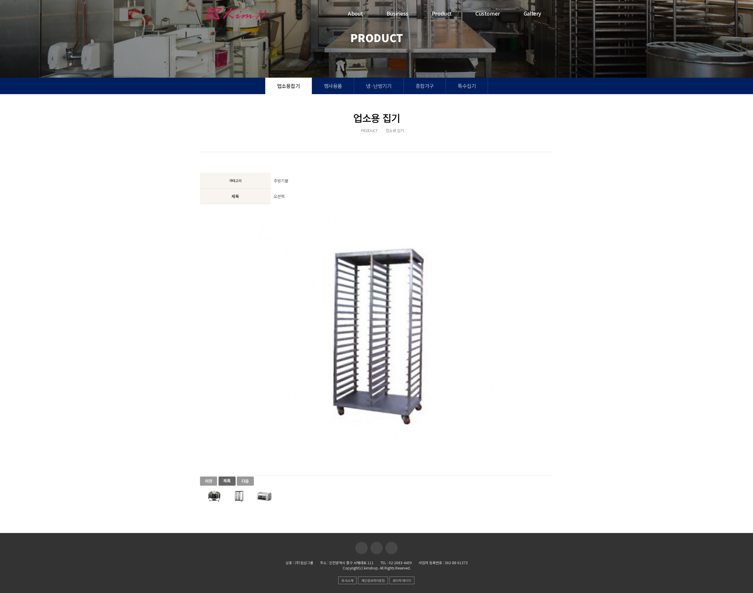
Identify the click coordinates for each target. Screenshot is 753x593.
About (355, 13)
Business (397, 13)
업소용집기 (288, 85)
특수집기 (467, 85)
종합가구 (425, 85)
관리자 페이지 (402, 580)
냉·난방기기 (379, 85)
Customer (487, 13)
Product (442, 13)
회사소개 (347, 580)
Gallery (532, 13)
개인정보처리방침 (373, 580)
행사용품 (333, 85)
